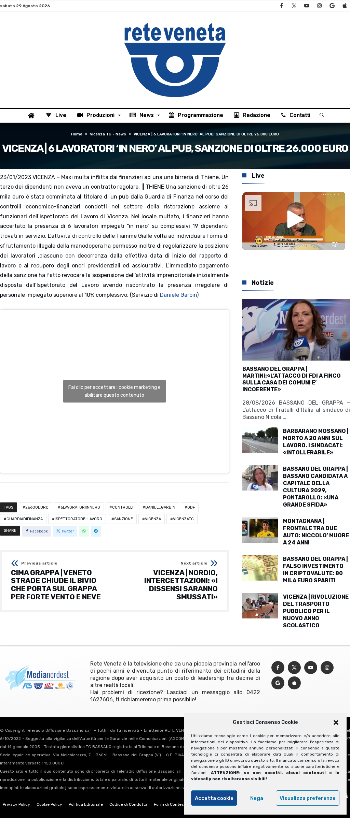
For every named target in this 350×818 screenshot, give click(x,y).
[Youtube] (306, 6)
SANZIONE (123, 519)
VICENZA (153, 519)
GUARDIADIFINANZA (24, 519)
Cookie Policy (49, 804)
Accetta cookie (214, 798)
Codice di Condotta (128, 804)
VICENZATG (183, 519)
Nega (256, 798)
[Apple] (344, 6)
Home (76, 134)
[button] (336, 722)
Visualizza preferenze (308, 798)
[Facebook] (281, 6)
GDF (191, 507)
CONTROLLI (122, 507)
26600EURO (37, 507)
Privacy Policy (16, 804)
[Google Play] (331, 6)
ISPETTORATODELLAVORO (78, 519)
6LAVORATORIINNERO (80, 507)
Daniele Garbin (178, 295)
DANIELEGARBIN (160, 507)
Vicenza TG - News (108, 134)
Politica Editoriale (86, 804)
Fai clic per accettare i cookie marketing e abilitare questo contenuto (114, 391)
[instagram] (319, 6)
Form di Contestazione (176, 804)
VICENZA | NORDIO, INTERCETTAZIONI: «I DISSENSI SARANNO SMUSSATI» (181, 581)
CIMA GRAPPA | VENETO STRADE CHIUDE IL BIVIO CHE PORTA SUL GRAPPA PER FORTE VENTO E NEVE (56, 581)
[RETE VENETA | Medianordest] (175, 22)
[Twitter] (293, 6)
